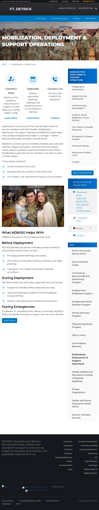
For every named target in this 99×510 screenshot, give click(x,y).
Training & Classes (80, 146)
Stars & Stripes (91, 461)
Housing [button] (76, 18)
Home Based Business (79, 345)
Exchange (93, 465)
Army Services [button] (67, 8)
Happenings (54, 1)
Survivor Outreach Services (81, 416)
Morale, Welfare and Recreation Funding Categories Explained (82, 376)
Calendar (64, 1)
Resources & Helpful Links (81, 153)
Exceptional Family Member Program (82, 303)
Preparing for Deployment (78, 88)
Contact (55, 118)
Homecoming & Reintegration (79, 106)
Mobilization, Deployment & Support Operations (78, 76)
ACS (4, 64)
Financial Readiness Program (82, 325)
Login (70, 469)
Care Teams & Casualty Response (82, 128)
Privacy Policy (7, 501)
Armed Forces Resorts (87, 442)
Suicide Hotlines (65, 465)
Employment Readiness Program (82, 292)
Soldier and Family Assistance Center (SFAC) (81, 403)
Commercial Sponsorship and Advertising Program (81, 278)
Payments (68, 446)
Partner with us (88, 1)
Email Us (80, 235)
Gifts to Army (79, 335)
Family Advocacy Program (81, 314)
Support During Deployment (79, 97)
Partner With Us (90, 469)
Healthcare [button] (41, 18)
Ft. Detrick (21, 9)
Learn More (11, 118)
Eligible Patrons (90, 473)
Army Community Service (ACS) (81, 252)
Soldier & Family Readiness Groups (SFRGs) (80, 118)
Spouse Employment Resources (88, 451)
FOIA (18, 504)
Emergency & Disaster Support (82, 137)
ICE (95, 457)
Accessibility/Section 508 (30, 501)
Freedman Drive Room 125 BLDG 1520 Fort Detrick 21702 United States (83, 201)
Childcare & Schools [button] (59, 18)
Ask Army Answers (82, 173)
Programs (68, 449)
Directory (75, 1)
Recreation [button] (85, 8)
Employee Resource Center (63, 459)
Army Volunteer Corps (80, 263)
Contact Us (67, 442)
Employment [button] (90, 18)
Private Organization (79, 391)
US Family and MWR (89, 446)
